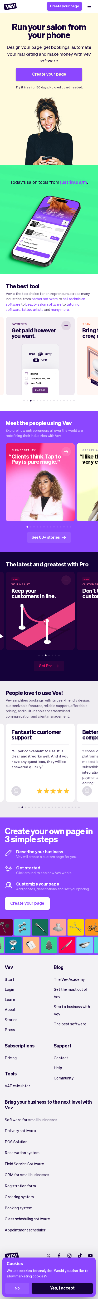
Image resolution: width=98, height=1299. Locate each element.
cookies (25, 1270)
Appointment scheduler (25, 1229)
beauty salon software (43, 304)
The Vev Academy (69, 979)
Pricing (11, 1057)
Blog (59, 967)
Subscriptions (19, 1045)
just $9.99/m (73, 182)
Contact (61, 1057)
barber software (45, 298)
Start (9, 979)
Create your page (64, 6)
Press (10, 1029)
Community (64, 1077)
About (10, 1009)
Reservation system (22, 1152)
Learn (10, 999)
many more (60, 309)
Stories (11, 1019)
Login (9, 989)
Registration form (20, 1185)
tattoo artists (33, 309)
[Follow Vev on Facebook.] (59, 1255)
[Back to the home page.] (10, 6)
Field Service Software (24, 1163)
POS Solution (16, 1141)
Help (58, 1067)
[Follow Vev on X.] (48, 1255)
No (17, 1287)
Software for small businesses (31, 1119)
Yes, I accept (62, 1287)
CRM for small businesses (27, 1174)
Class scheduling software (27, 1218)
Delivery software (20, 1130)
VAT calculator (17, 1085)
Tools (11, 1073)
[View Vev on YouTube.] (90, 1255)
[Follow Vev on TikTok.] (80, 1255)
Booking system (18, 1207)
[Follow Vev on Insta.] (69, 1255)
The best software (70, 1023)
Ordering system (19, 1196)
